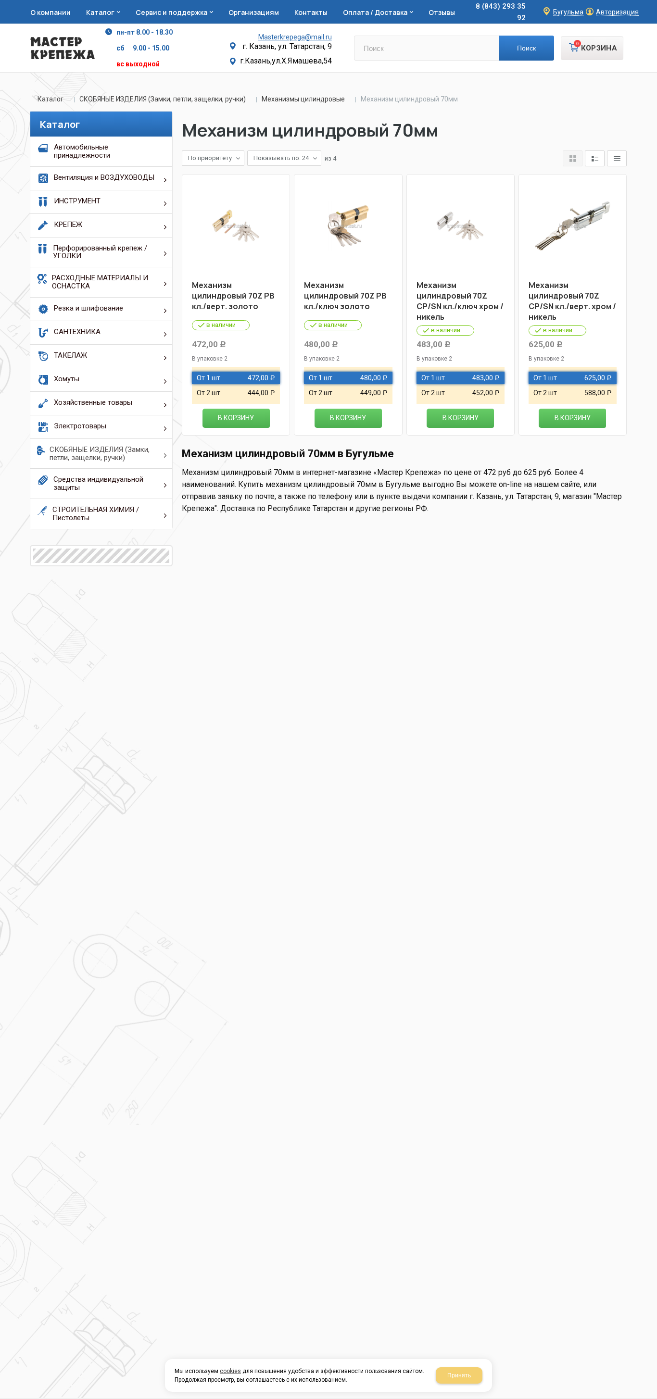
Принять (459, 1375)
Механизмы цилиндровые (303, 99)
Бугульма (568, 12)
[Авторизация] (652, 5)
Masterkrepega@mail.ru (295, 37)
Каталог (50, 99)
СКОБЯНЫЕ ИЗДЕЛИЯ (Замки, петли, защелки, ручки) (162, 99)
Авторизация (617, 12)
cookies (230, 1371)
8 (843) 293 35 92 (501, 12)
